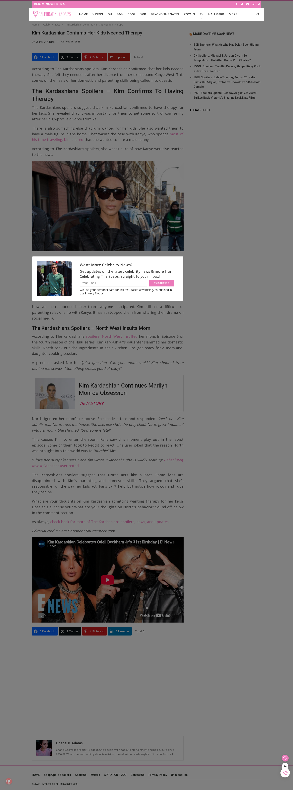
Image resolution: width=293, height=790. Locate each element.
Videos (97, 14)
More (233, 14)
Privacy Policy (157, 774)
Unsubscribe (179, 774)
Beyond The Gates (165, 14)
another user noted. (62, 465)
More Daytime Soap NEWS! (214, 34)
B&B (120, 14)
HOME (83, 14)
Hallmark (216, 14)
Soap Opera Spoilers (57, 774)
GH (110, 14)
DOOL (132, 14)
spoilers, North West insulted (112, 336)
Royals (189, 14)
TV (202, 14)
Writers (95, 774)
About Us (81, 774)
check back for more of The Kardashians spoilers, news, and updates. (109, 521)
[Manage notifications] (9, 781)
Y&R (143, 14)
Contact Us (138, 774)
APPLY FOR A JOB (115, 774)
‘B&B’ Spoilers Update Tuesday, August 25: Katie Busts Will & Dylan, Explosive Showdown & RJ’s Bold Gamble (227, 82)
